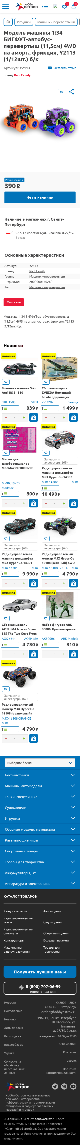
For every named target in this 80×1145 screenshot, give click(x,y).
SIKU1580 (9, 402)
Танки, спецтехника (21, 796)
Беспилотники (17, 775)
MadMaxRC (10, 487)
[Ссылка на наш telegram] (55, 1086)
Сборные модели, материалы (30, 829)
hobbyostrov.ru (45, 1119)
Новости (10, 1002)
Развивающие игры (21, 840)
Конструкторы (14, 940)
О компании (67, 1043)
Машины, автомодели (23, 785)
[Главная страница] (8, 22)
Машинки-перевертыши (47, 276)
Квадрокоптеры (15, 911)
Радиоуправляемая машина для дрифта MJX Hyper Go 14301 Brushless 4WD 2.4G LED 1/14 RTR (19, 562)
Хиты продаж (13, 1028)
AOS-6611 (9, 638)
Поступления (13, 1011)
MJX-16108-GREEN (55, 568)
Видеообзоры (14, 1044)
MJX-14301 (10, 568)
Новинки (13, 345)
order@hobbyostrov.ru (58, 1012)
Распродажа (12, 1036)
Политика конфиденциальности (61, 1071)
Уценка (9, 1053)
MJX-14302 (50, 482)
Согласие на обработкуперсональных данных (14, 1067)
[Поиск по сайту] (55, 6)
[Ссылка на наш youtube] (73, 1086)
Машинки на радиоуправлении (17, 949)
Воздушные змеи (56, 940)
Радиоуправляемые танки (18, 920)
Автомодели (52, 911)
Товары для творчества (24, 861)
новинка (8, 356)
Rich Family (37, 271)
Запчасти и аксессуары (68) (56, 460)
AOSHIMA (31, 638)
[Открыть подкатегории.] (69, 774)
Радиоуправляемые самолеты (18, 931)
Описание (14, 302)
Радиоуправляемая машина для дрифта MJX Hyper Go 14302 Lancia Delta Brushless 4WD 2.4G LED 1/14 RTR (59, 477)
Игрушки (12, 818)
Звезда (73, 402)
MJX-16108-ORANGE (16, 718)
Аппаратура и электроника (27, 883)
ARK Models (69, 638)
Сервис (71, 1060)
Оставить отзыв (65, 68)
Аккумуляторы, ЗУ (20, 872)
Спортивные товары (21, 851)
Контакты (69, 1052)
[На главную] (26, 6)
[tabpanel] (40, 121)
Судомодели (15, 807)
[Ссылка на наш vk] (64, 1086)
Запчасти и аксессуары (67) (56, 546)
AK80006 (48, 638)
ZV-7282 (48, 402)
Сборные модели (55, 933)
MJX (75, 482)
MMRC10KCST (12, 483)
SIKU (34, 402)
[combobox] (40, 762)
